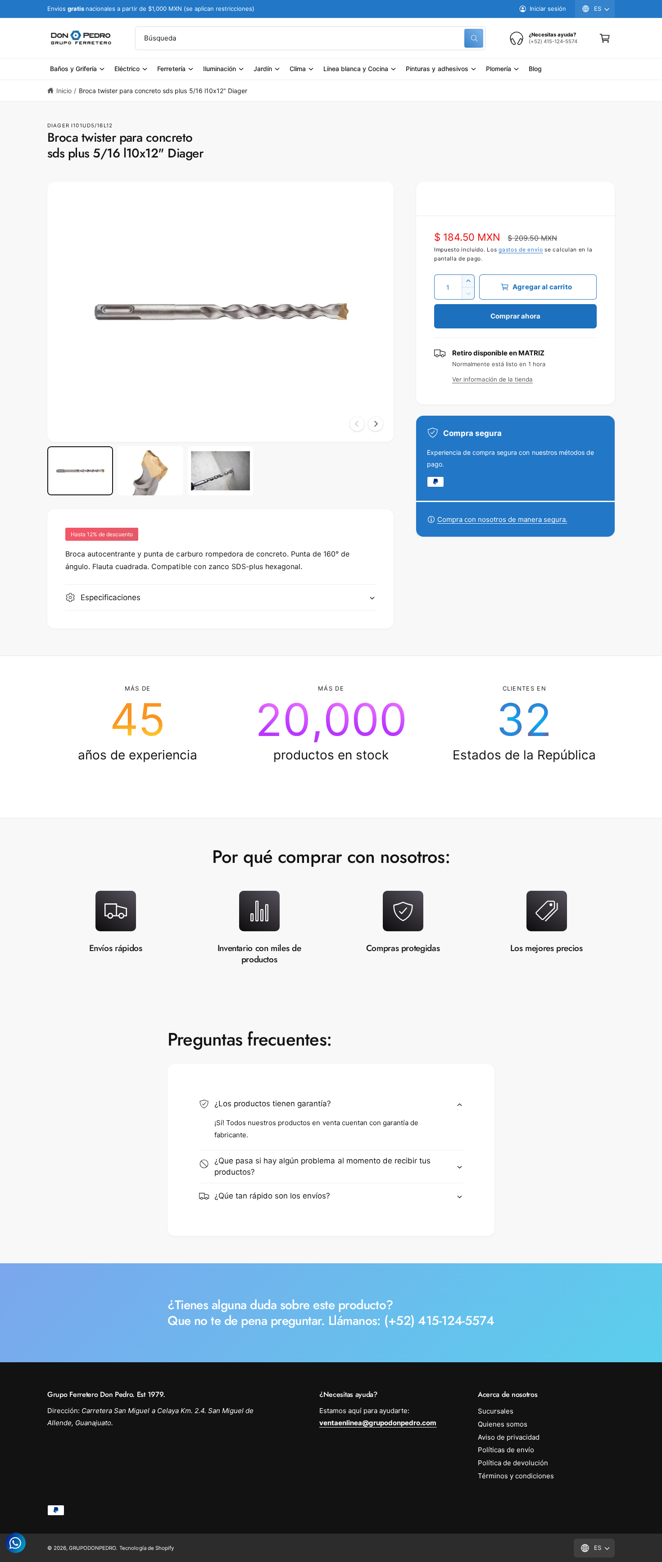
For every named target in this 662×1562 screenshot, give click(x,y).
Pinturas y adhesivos (437, 68)
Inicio (64, 90)
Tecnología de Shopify (146, 1548)
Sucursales (495, 1411)
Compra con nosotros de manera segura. (502, 519)
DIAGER (58, 125)
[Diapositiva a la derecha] (375, 424)
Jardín (263, 68)
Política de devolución (513, 1463)
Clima (298, 68)
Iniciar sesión (548, 8)
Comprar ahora (515, 316)
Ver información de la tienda (492, 379)
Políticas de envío (506, 1449)
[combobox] (310, 38)
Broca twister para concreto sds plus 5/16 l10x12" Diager (163, 90)
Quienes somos (502, 1424)
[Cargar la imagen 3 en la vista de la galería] (221, 471)
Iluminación (219, 68)
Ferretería (171, 68)
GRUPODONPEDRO (92, 1548)
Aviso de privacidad (509, 1437)
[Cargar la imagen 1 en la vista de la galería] (80, 471)
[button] (605, 38)
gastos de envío (521, 249)
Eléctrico (127, 68)
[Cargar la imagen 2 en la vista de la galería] (150, 471)
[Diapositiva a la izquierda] (357, 424)
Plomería (498, 68)
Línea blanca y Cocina (355, 68)
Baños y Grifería (73, 68)
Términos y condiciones (516, 1476)
